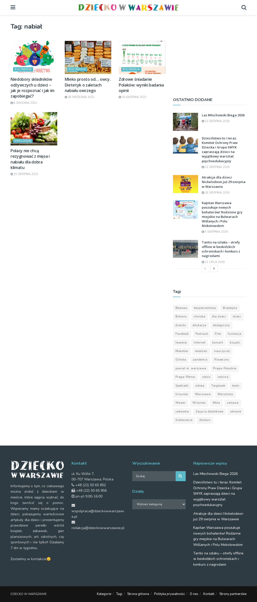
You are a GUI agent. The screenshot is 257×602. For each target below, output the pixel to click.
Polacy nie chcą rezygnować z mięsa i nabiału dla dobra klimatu (30, 159)
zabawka (182, 411)
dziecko (180, 325)
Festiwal (202, 334)
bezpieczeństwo (205, 308)
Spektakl (181, 386)
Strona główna (138, 594)
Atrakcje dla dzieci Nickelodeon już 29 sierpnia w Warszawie (223, 182)
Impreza (181, 343)
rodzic (206, 377)
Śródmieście (183, 420)
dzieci (237, 316)
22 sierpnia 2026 (217, 121)
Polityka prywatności (169, 594)
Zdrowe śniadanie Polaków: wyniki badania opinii (141, 84)
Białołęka (230, 308)
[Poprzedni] (205, 268)
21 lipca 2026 (214, 262)
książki (235, 343)
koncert (217, 343)
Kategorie (104, 594)
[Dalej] (214, 268)
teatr (235, 386)
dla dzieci (219, 316)
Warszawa (203, 394)
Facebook (182, 334)
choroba (199, 316)
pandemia (200, 360)
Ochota (180, 360)
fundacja (234, 334)
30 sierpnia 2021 (134, 97)
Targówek (218, 386)
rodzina (223, 377)
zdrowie (235, 411)
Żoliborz (205, 420)
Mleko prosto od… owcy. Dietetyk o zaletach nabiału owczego (88, 84)
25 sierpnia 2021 (25, 174)
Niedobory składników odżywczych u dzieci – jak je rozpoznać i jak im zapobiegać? (32, 87)
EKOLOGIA (23, 141)
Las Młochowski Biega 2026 (223, 115)
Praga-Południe (224, 368)
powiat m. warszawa (190, 368)
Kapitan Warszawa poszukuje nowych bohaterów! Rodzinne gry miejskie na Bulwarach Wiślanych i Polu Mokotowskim (222, 214)
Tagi (119, 594)
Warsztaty (225, 394)
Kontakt (208, 594)
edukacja (199, 325)
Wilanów (199, 403)
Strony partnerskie (232, 594)
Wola (216, 403)
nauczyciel (222, 351)
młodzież (201, 351)
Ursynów (181, 394)
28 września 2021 (81, 97)
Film (218, 334)
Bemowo (181, 308)
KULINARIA (23, 69)
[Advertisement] (209, 54)
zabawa (233, 403)
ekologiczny (221, 325)
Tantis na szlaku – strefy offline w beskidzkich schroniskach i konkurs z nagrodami (221, 249)
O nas (194, 594)
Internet (200, 343)
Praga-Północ (185, 377)
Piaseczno (221, 360)
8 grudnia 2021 (25, 103)
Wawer (180, 403)
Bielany (181, 316)
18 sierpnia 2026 (217, 193)
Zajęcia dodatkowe (209, 411)
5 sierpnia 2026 (216, 232)
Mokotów (181, 351)
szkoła (200, 386)
